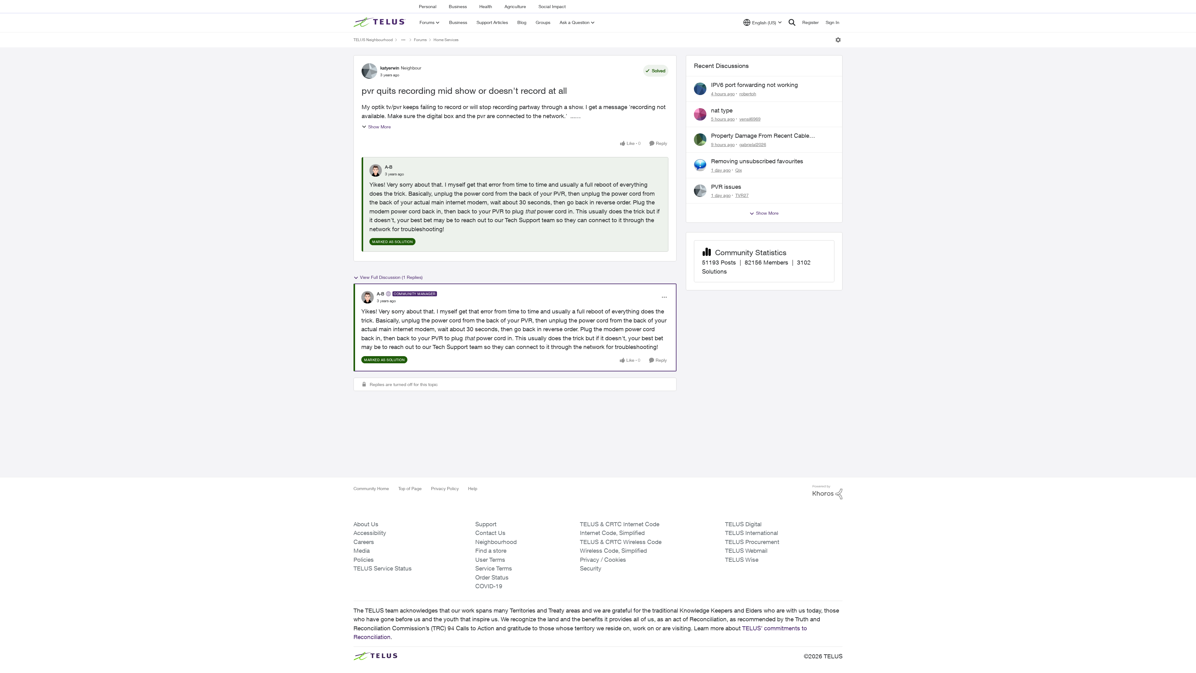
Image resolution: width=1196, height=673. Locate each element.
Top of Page (410, 488)
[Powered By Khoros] (827, 492)
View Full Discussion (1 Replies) (391, 277)
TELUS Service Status (383, 568)
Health (485, 6)
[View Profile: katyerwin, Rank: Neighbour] (369, 71)
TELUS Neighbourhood (373, 39)
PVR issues (726, 186)
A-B (388, 166)
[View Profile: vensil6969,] (700, 114)
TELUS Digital (743, 524)
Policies (364, 559)
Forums (420, 39)
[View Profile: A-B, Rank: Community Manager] (367, 297)
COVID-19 (488, 586)
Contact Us (490, 532)
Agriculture (515, 6)
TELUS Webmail (746, 550)
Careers (364, 541)
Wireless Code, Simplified (613, 550)
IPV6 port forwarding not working (754, 84)
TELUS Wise (741, 559)
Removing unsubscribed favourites (757, 161)
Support (485, 524)
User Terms (490, 559)
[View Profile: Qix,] (700, 165)
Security (590, 568)
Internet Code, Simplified (612, 532)
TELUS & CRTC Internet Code (619, 524)
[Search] (792, 22)
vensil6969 (750, 119)
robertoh (747, 93)
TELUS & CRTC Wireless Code (621, 541)
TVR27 (742, 195)
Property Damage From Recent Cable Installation (760, 136)
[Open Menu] (838, 40)
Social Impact (552, 6)
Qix (738, 170)
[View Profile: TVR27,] (700, 190)
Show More (379, 126)
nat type (722, 110)
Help (472, 488)
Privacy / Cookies (603, 559)
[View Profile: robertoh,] (700, 89)
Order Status (492, 577)
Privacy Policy (445, 488)
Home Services (446, 39)
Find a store (490, 550)
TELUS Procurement (752, 541)
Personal (427, 6)
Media (362, 550)
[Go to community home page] (380, 22)
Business (458, 6)
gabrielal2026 (752, 144)
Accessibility (370, 532)
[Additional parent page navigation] (403, 40)
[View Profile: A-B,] (375, 170)
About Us (366, 524)
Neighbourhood (496, 541)
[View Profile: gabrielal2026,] (700, 139)
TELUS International (751, 532)
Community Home (371, 488)
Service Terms (493, 568)
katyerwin (389, 67)
